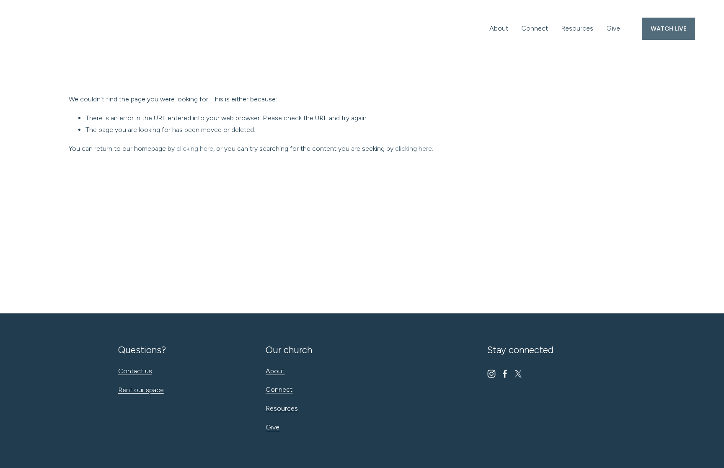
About (498, 28)
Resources (577, 28)
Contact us (135, 371)
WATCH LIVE (668, 28)
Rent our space (141, 390)
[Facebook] (505, 374)
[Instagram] (491, 374)
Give (613, 28)
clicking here (194, 149)
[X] (518, 374)
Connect (534, 28)
